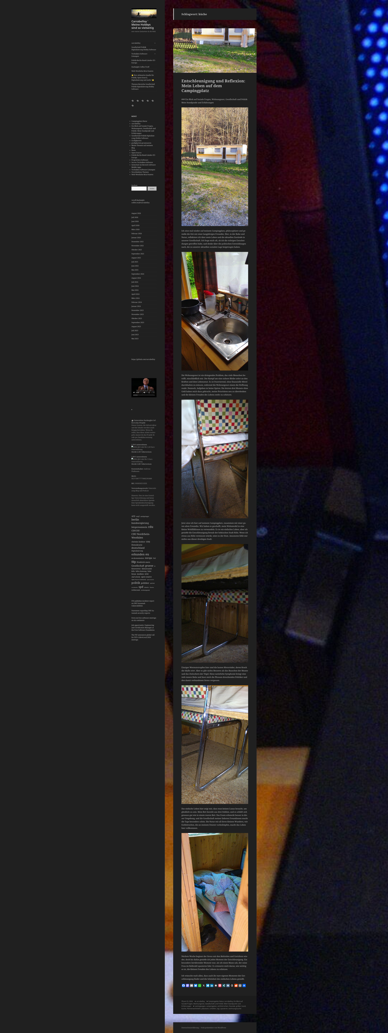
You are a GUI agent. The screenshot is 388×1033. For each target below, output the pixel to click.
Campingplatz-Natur (139, 121)
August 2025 (136, 258)
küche (183, 1008)
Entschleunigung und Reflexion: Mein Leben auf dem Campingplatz (213, 85)
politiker (145, 583)
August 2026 (136, 213)
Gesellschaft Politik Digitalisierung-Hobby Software (143, 48)
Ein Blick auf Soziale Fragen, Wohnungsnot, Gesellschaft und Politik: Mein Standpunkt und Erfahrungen (212, 1003)
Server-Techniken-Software (142, 162)
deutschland (138, 547)
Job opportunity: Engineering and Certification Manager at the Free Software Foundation (142, 627)
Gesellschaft (137, 565)
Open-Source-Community (138, 579)
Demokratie (136, 544)
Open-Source (136, 153)
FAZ (154, 558)
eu (147, 554)
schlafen (213, 1008)
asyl (138, 516)
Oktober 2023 (136, 318)
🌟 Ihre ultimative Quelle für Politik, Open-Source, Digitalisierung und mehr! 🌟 (142, 77)
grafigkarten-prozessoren (141, 143)
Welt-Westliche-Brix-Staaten (142, 71)
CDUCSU (135, 530)
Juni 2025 (135, 266)
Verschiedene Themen (140, 172)
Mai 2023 (134, 338)
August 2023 (136, 326)
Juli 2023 (134, 330)
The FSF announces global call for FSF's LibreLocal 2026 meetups (142, 637)
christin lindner (138, 541)
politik (135, 583)
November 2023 (137, 314)
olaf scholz (135, 577)
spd (141, 587)
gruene (149, 565)
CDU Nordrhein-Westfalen (140, 535)
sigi (218, 1008)
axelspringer (144, 516)
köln (133, 571)
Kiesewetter (136, 569)
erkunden (138, 554)
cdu (150, 527)
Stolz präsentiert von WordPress (213, 1028)
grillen (238, 1006)
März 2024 (135, 298)
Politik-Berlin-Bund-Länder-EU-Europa (143, 61)
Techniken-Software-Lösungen (139, 55)
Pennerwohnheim (194, 1008)
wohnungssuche (235, 1008)
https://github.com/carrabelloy (143, 359)
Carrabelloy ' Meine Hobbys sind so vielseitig (142, 24)
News (133, 150)
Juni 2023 (135, 334)
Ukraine (152, 587)
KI (154, 566)
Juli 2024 (134, 282)
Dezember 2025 (137, 241)
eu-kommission (137, 558)
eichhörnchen (223, 1006)
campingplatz (211, 1006)
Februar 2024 (136, 302)
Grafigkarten (136, 140)
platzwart (205, 1008)
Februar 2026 (136, 233)
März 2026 (135, 229)
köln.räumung (141, 571)
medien (140, 574)
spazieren (224, 1008)
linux (133, 574)
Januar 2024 (136, 306)
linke (149, 571)
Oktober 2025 (136, 250)
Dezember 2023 (137, 310)
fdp (133, 562)
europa (148, 558)
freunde (232, 1006)
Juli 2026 (134, 217)
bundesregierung (140, 523)
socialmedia (134, 587)
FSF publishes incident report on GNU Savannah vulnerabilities (142, 603)
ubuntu (146, 587)
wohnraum (135, 590)
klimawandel (147, 569)
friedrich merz (143, 562)
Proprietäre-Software (139, 160)
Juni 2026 (135, 221)
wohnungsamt (145, 590)
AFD (133, 516)
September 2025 (137, 254)
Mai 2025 (134, 270)
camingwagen (200, 1006)
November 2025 (137, 246)
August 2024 (136, 278)
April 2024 (135, 294)
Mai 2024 (134, 290)
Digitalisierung (137, 551)
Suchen (134, 185)
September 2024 (137, 274)
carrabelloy (135, 43)
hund (244, 1006)
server (152, 583)
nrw (147, 574)
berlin (135, 519)
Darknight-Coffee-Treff (140, 67)
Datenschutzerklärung (190, 1028)
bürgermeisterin (139, 527)
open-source (146, 577)
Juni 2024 (135, 286)
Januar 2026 (136, 237)
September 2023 (137, 322)
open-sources (150, 579)
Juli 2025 (134, 262)
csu (148, 541)
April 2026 (135, 225)
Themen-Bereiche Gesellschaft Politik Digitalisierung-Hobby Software (143, 86)
